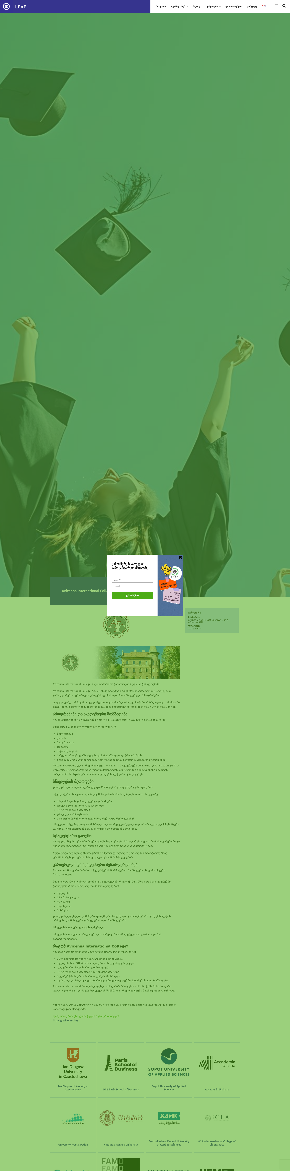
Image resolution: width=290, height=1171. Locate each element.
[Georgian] (269, 6)
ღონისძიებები (234, 6)
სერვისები (212, 6)
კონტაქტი (252, 6)
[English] (264, 6)
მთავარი (161, 6)
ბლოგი (197, 6)
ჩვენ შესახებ (178, 6)
